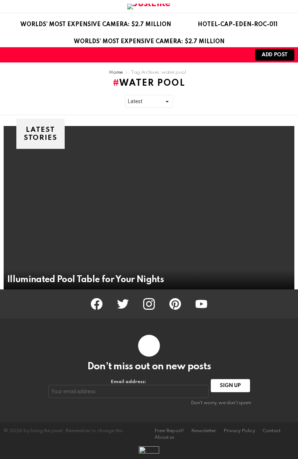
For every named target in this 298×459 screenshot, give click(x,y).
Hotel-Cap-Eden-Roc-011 (238, 25)
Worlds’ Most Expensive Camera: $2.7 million (95, 25)
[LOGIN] (239, 55)
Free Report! (169, 430)
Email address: (128, 381)
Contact (271, 430)
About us (164, 437)
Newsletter (203, 430)
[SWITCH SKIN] (227, 55)
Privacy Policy (239, 430)
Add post (275, 54)
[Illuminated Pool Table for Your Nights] (149, 207)
